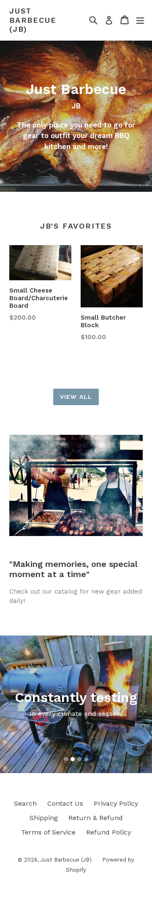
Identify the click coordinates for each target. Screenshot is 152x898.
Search (25, 803)
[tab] (66, 759)
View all (76, 396)
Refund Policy (108, 832)
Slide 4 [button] (86, 759)
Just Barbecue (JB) (32, 19)
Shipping (44, 818)
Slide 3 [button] (79, 759)
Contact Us (65, 803)
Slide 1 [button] (66, 759)
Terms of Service (48, 832)
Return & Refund (95, 818)
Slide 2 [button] (73, 759)
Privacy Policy (116, 803)
